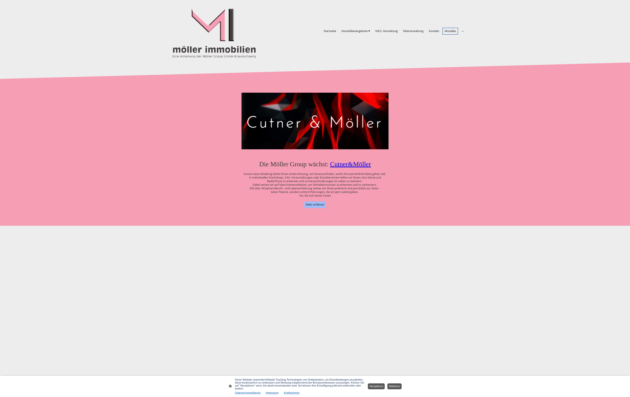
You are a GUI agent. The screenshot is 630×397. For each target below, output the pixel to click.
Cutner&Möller (350, 164)
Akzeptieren (376, 386)
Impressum (272, 392)
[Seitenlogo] (212, 31)
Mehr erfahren (315, 205)
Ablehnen (394, 386)
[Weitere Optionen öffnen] (462, 31)
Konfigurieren (292, 392)
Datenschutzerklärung (248, 392)
